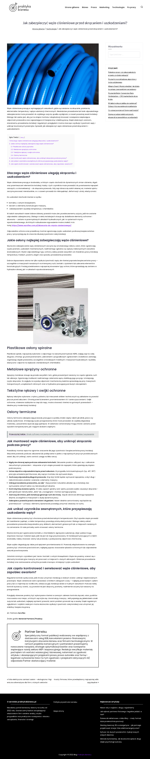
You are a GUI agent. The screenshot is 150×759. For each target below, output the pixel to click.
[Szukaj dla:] (124, 55)
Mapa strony (59, 711)
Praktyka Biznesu (84, 754)
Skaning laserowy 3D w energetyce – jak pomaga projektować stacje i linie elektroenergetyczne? (120, 726)
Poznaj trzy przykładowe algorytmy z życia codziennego (122, 80)
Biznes (85, 7)
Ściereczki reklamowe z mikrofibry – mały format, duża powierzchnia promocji (120, 719)
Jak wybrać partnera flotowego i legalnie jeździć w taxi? (121, 713)
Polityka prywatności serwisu (65, 702)
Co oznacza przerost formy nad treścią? (123, 110)
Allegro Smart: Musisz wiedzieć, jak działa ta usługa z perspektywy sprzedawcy (123, 87)
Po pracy (131, 7)
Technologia (118, 7)
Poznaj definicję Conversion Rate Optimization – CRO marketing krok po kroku (123, 96)
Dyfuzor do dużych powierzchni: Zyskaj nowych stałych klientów (119, 733)
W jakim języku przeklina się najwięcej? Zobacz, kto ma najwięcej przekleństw (122, 104)
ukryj (22, 137)
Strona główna (72, 7)
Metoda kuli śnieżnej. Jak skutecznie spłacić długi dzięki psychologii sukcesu (120, 740)
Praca (94, 7)
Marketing (104, 7)
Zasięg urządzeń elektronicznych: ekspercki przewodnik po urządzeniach (123, 115)
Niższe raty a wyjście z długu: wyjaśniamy (117, 708)
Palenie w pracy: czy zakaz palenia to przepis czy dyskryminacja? (122, 73)
